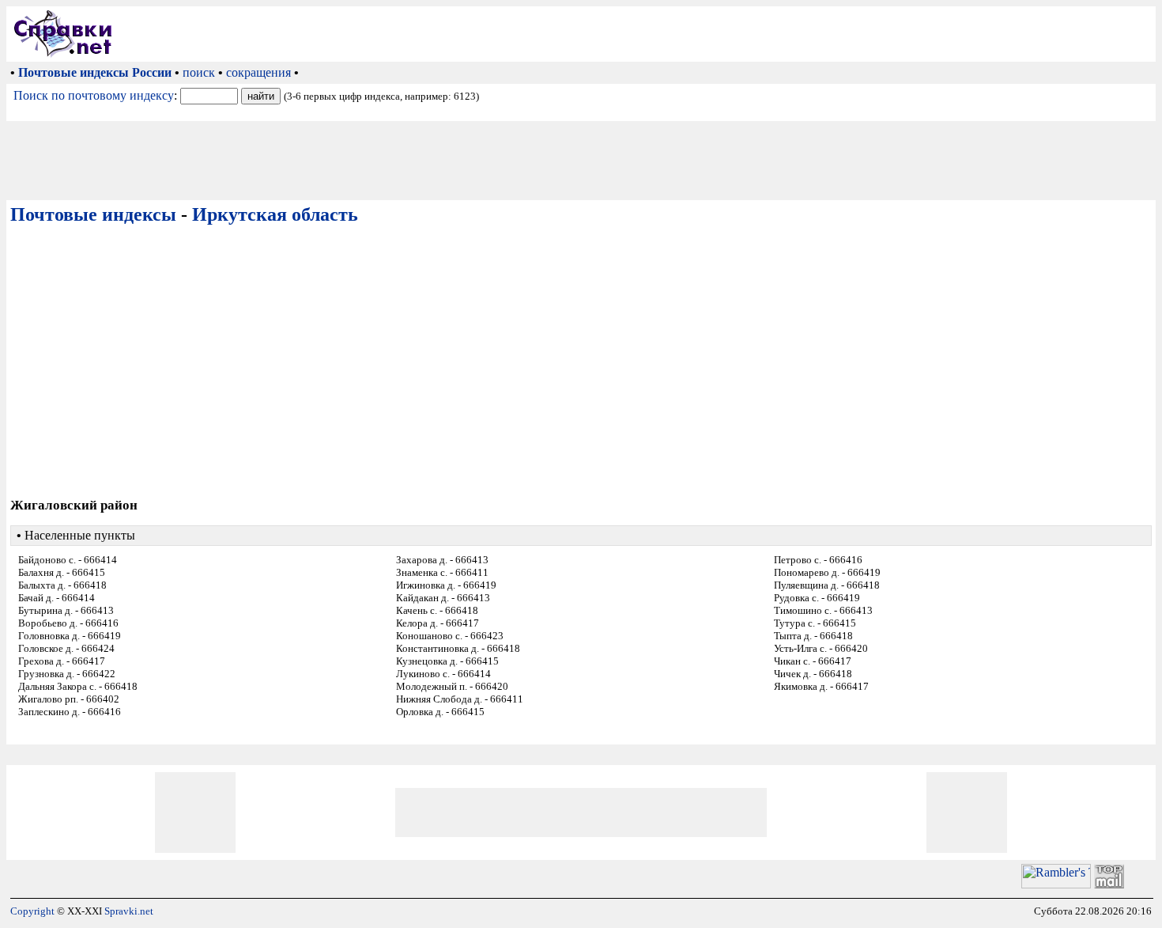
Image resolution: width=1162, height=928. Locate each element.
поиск (199, 72)
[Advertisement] (637, 34)
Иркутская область (275, 214)
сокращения (258, 72)
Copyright (32, 911)
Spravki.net (128, 911)
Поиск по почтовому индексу (93, 95)
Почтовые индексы (93, 214)
